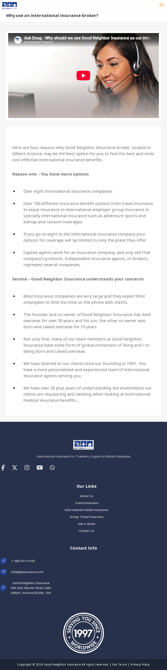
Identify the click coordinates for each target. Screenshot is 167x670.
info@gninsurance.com (27, 572)
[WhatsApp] (52, 468)
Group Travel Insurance (86, 516)
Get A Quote (86, 523)
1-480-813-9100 (23, 561)
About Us (86, 496)
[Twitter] (15, 468)
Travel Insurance (86, 503)
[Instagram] (27, 468)
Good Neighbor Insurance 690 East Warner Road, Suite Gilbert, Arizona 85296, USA (31, 588)
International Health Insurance (86, 510)
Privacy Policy (140, 664)
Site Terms (119, 664)
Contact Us (86, 530)
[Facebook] (3, 468)
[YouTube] (39, 468)
